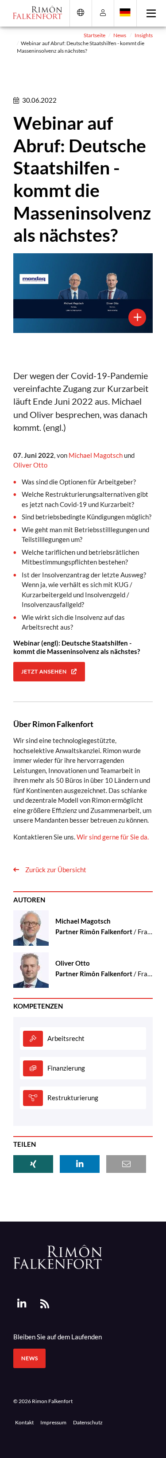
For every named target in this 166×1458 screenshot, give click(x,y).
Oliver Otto (30, 465)
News (119, 35)
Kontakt (24, 1422)
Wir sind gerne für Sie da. (113, 837)
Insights (144, 35)
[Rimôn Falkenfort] (57, 1256)
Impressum (53, 1422)
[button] (33, 1164)
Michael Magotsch (96, 455)
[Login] (103, 12)
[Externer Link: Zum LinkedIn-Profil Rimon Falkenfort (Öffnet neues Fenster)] (21, 1304)
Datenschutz (88, 1422)
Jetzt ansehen (44, 671)
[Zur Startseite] (34, 12)
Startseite (94, 35)
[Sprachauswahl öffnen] (125, 12)
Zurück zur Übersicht (55, 870)
